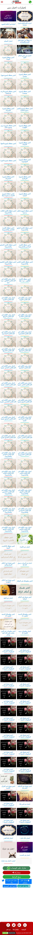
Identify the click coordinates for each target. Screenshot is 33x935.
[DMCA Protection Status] (9, 933)
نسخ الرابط (16, 877)
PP (30, 933)
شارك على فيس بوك (12, 881)
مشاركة (17, 872)
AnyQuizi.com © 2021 (22, 933)
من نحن (8, 929)
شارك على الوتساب (18, 868)
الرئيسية (24, 929)
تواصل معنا (16, 929)
